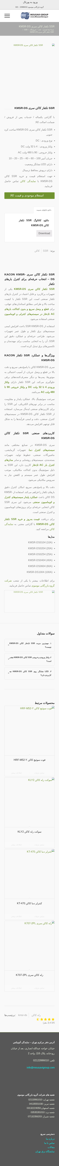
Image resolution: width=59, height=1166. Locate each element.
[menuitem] (30, 2)
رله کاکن (36, 1015)
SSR (45, 250)
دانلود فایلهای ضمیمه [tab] (44, 210)
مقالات (51, 1147)
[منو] (8, 16)
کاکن (37, 250)
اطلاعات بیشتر (16, 773)
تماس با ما (49, 1143)
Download (44, 233)
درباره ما (50, 1138)
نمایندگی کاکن (28, 181)
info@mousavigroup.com (41, 1067)
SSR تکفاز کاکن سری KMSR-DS (37, 26)
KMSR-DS (22, 1015)
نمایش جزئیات (39, 773)
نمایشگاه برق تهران (45, 1151)
